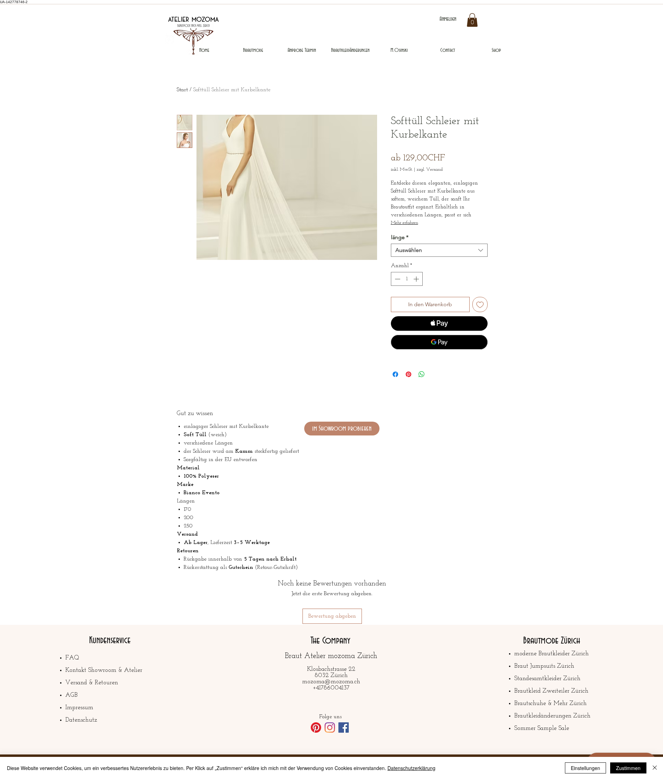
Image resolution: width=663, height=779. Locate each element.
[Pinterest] (316, 727)
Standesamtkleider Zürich (547, 679)
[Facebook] (343, 727)
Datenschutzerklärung (411, 767)
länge (400, 237)
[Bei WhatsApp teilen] (421, 374)
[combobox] (439, 250)
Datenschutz (81, 720)
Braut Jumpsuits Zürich (544, 666)
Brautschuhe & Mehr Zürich (550, 704)
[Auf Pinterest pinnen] (408, 374)
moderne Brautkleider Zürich (551, 654)
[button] (472, 20)
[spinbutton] (407, 278)
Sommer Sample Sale (541, 728)
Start (182, 90)
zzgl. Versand (429, 169)
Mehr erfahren (404, 222)
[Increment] (417, 278)
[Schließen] (655, 767)
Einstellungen (585, 767)
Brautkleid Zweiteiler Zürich (551, 691)
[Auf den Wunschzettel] (480, 304)
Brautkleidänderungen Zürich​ (552, 716)
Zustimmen (628, 767)
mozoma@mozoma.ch (331, 682)
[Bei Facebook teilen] (395, 374)
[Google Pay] (439, 342)
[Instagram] (330, 727)
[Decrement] (397, 278)
